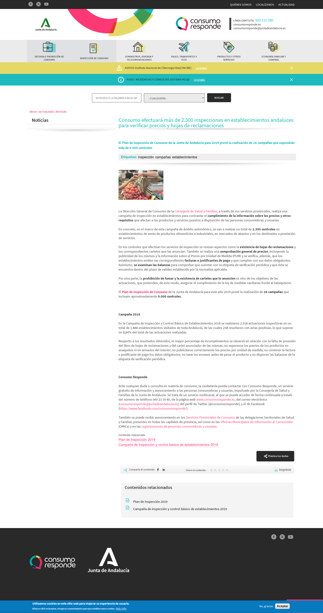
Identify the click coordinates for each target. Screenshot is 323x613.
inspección (146, 156)
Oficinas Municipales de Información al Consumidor (257, 422)
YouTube (46, 4)
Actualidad (286, 4)
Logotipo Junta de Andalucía (45, 24)
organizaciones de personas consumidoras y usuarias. (179, 426)
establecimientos (184, 156)
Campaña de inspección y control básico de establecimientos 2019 (168, 444)
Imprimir (285, 469)
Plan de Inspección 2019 (137, 439)
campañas (163, 156)
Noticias (61, 111)
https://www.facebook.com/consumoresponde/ (153, 408)
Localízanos (265, 4)
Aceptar (282, 606)
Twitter (38, 4)
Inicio (33, 111)
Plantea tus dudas (278, 456)
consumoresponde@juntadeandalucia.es (148, 404)
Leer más (201, 68)
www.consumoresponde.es (215, 399)
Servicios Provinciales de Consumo (210, 417)
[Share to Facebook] (158, 469)
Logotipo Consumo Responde (198, 24)
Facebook (30, 4)
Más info (121, 608)
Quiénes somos (241, 4)
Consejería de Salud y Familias (196, 211)
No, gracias (266, 606)
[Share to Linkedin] (164, 469)
